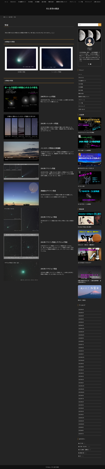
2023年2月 (81, 379)
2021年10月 (81, 424)
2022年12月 (81, 386)
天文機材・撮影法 (85, 449)
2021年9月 (81, 427)
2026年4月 (81, 316)
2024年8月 (81, 341)
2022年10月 (81, 392)
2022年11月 (81, 389)
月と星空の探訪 (52, 8)
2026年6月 (81, 309)
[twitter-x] (88, 64)
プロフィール (81, 100)
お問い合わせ (81, 109)
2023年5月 (81, 373)
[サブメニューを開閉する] (100, 81)
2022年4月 (81, 408)
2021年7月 (81, 433)
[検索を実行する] (99, 24)
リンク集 (80, 103)
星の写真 (80, 90)
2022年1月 (81, 414)
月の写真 (80, 84)
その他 (82, 443)
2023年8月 (81, 367)
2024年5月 (81, 347)
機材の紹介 (81, 93)
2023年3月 (81, 376)
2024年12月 (81, 328)
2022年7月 (81, 398)
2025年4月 (81, 322)
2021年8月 (81, 430)
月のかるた (81, 77)
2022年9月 (81, 395)
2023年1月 (81, 382)
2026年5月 (81, 312)
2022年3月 (81, 411)
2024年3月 (81, 351)
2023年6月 (81, 370)
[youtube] (90, 64)
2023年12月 (81, 357)
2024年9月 (81, 338)
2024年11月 (81, 332)
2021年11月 (81, 421)
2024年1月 (81, 354)
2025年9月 (81, 319)
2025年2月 (81, 325)
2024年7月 (81, 344)
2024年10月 (81, 335)
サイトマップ (81, 106)
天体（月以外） (85, 446)
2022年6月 (81, 402)
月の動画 (80, 87)
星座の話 (83, 453)
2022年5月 (81, 405)
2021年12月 (81, 417)
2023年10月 (81, 360)
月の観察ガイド (82, 80)
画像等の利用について (83, 96)
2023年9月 (81, 363)
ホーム (80, 74)
